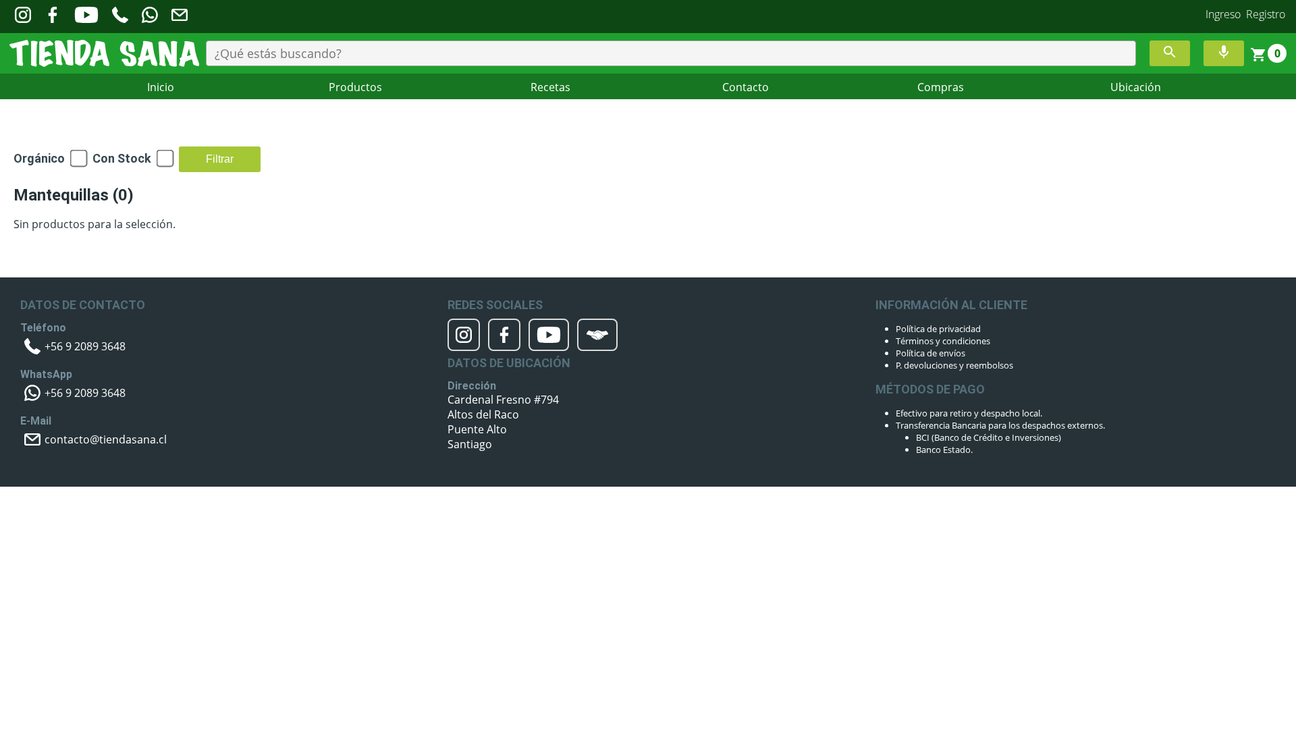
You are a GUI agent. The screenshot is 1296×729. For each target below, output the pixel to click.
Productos (355, 87)
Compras (940, 87)
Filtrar (220, 159)
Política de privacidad (938, 329)
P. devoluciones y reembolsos (954, 365)
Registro (1265, 14)
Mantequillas (74, 195)
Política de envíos (930, 353)
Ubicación (1135, 87)
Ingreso (1223, 14)
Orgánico (39, 158)
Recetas (550, 87)
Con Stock (121, 158)
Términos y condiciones (943, 341)
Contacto (745, 87)
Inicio (160, 87)
